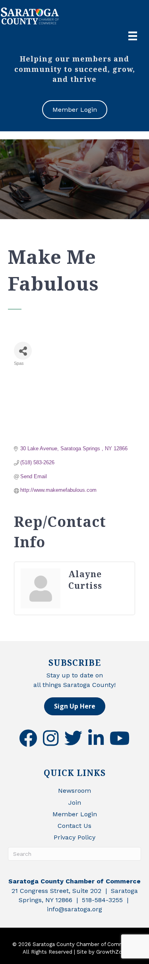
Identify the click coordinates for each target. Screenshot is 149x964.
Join (74, 802)
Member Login (74, 814)
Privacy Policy (74, 837)
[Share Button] (23, 351)
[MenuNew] (132, 36)
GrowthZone (112, 952)
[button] (74, 706)
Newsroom (74, 790)
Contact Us (74, 825)
